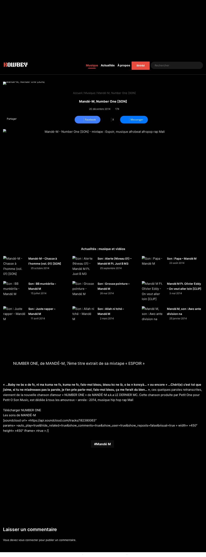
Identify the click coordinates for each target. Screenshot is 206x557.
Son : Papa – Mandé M (182, 258)
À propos (123, 65)
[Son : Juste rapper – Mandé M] (14, 317)
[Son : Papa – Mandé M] (153, 267)
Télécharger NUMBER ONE (22, 410)
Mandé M (103, 444)
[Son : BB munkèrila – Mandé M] (14, 292)
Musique (92, 65)
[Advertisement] (103, 28)
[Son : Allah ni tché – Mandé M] (83, 317)
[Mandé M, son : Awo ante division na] (153, 317)
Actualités (108, 65)
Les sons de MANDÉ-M (19, 415)
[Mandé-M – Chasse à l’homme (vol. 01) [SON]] (14, 267)
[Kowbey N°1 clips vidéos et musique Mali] (15, 65)
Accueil (77, 93)
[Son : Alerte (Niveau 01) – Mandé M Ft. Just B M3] (83, 267)
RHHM (141, 65)
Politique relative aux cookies (62, 554)
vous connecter (28, 540)
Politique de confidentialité (145, 554)
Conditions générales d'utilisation (105, 554)
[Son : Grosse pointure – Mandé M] (83, 292)
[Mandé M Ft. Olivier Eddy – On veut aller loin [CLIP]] (153, 292)
